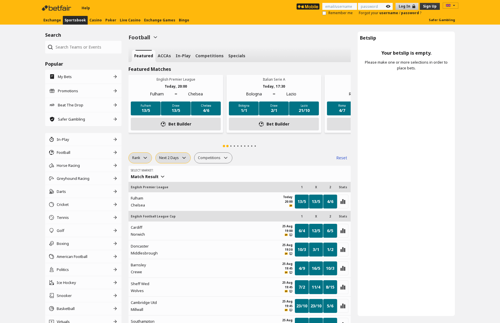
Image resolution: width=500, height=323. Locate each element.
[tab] (143, 56)
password (410, 12)
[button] (224, 146)
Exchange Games (159, 20)
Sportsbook (75, 20)
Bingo (184, 20)
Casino (95, 20)
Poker (110, 20)
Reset (341, 157)
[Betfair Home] (57, 8)
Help (86, 7)
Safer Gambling (442, 20)
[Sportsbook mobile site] (308, 6)
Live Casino (130, 20)
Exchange (52, 20)
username (389, 12)
